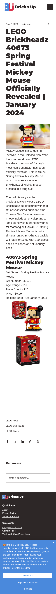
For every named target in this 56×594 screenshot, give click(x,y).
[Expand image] (28, 317)
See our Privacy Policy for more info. (24, 566)
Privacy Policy (9, 513)
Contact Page (9, 530)
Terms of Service (10, 516)
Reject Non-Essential (27, 582)
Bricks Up (25, 7)
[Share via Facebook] (7, 441)
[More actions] (48, 24)
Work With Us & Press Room (16, 534)
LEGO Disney (12, 431)
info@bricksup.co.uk (12, 527)
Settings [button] (28, 588)
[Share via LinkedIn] (22, 441)
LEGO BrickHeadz (15, 426)
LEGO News (12, 420)
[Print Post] (37, 441)
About (5, 510)
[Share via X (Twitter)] (15, 441)
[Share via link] (30, 441)
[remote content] (28, 391)
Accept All (28, 575)
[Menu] (50, 7)
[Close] (51, 544)
